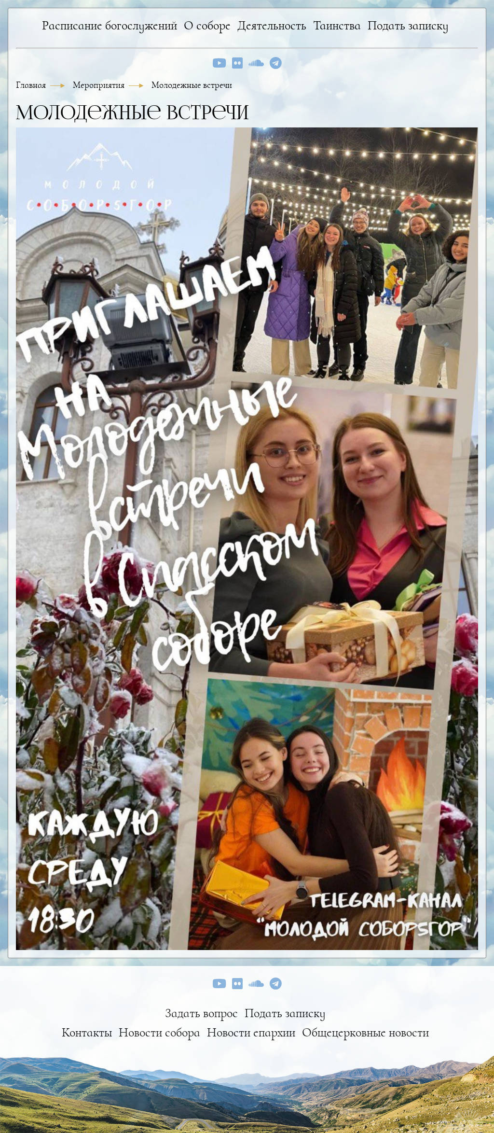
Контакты (87, 1032)
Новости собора (159, 1032)
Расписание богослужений (109, 25)
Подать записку (408, 25)
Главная (32, 85)
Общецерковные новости (365, 1032)
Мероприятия (99, 85)
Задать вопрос (201, 1013)
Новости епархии (251, 1032)
